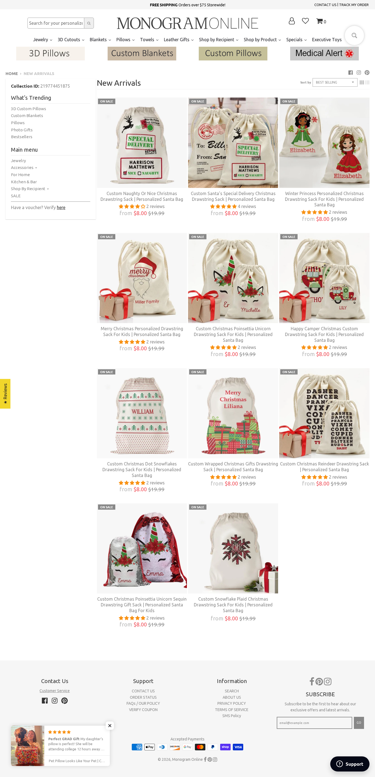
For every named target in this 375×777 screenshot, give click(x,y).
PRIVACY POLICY (231, 703)
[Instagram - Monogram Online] (358, 72)
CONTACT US (325, 5)
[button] (110, 726)
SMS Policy (231, 716)
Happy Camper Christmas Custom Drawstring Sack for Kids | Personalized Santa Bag (324, 334)
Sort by (305, 82)
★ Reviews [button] (5, 393)
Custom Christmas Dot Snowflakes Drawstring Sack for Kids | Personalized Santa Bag (141, 469)
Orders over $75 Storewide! (187, 4)
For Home (20, 174)
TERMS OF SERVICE (231, 709)
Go (359, 722)
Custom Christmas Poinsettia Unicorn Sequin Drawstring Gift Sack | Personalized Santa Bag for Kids (142, 604)
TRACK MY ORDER (354, 5)
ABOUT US (232, 697)
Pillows (18, 122)
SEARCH (232, 691)
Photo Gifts (22, 129)
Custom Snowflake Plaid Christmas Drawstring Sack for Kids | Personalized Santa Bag (233, 604)
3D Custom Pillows (28, 108)
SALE (16, 195)
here (61, 207)
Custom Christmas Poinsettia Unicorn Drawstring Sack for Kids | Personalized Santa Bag (233, 334)
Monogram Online (187, 759)
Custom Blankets (27, 115)
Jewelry (18, 160)
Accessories (22, 167)
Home (11, 73)
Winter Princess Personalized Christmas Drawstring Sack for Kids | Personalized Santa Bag (324, 199)
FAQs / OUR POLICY (143, 703)
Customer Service (55, 691)
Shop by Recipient (28, 188)
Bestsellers (21, 136)
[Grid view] (362, 82)
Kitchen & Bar (24, 181)
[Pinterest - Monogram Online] (367, 72)
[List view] (367, 82)
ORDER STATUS (143, 697)
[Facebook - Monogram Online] (350, 72)
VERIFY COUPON (143, 709)
